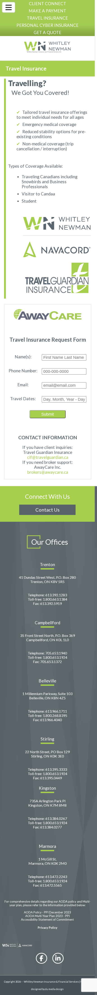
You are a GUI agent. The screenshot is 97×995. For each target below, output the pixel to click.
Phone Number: (23, 370)
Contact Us (47, 510)
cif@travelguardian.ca (47, 457)
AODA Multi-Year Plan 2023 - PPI (47, 916)
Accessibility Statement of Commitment (47, 919)
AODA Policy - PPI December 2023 (47, 912)
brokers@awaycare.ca (47, 472)
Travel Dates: (23, 398)
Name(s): (23, 356)
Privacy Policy (47, 927)
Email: (23, 384)
